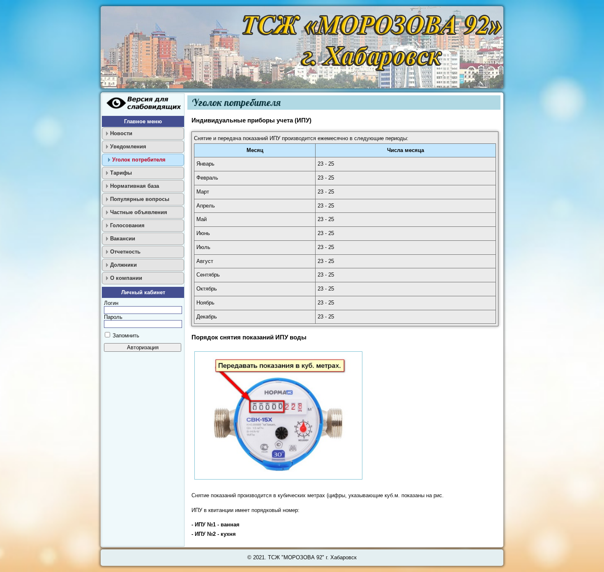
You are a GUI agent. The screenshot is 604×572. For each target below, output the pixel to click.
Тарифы (121, 173)
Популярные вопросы (139, 199)
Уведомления (128, 146)
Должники (123, 265)
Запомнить (126, 335)
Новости (121, 133)
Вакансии (122, 238)
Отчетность (125, 252)
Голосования (127, 225)
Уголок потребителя (139, 160)
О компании (126, 278)
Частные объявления (138, 212)
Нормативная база (134, 186)
